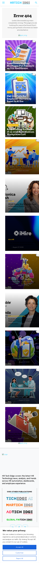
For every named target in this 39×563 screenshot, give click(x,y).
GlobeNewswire (13, 324)
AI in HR (9, 92)
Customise (19, 553)
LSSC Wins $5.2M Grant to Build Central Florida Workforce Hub (20, 167)
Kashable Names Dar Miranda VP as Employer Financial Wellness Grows (22, 320)
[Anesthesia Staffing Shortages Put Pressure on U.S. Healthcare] (20, 55)
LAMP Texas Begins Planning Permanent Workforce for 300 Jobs (21, 282)
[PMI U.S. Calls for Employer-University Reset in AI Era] (20, 88)
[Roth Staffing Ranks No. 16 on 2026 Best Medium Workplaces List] (20, 121)
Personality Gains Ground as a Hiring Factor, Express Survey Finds (22, 435)
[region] (19, 545)
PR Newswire (12, 171)
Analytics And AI (12, 125)
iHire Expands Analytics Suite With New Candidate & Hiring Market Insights (22, 243)
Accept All (19, 547)
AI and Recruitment (13, 59)
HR (9, 278)
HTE (9, 247)
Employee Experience (16, 316)
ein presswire (12, 285)
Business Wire (12, 362)
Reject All (19, 558)
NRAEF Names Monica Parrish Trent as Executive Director (22, 205)
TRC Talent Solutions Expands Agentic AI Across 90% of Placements (20, 396)
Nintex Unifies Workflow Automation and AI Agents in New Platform (21, 358)
